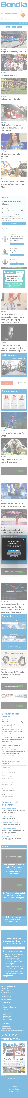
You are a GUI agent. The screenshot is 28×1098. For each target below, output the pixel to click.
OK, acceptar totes (14, 550)
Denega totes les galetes (14, 553)
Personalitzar (14, 556)
